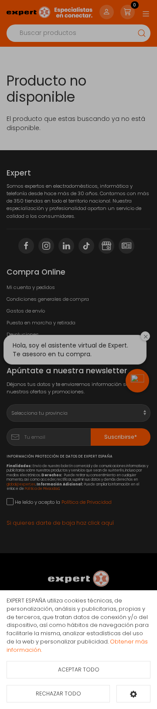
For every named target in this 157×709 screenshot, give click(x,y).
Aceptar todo (78, 669)
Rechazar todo (58, 693)
